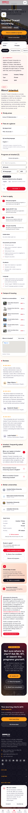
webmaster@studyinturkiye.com (12, 611)
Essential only (20, 804)
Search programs (15, 681)
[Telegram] (24, 760)
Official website (15, 534)
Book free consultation (15, 687)
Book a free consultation (15, 554)
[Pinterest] (2, 764)
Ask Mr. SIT (15, 676)
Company (4, 776)
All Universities (14, 724)
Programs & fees (15, 50)
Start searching (14, 719)
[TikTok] (20, 760)
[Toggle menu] (25, 2)
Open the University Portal (10, 633)
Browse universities (14, 37)
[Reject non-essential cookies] (25, 787)
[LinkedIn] (17, 760)
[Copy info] (4, 188)
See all (22, 298)
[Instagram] (6, 760)
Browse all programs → (14, 158)
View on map (21, 338)
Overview (5, 50)
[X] (9, 760)
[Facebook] (2, 760)
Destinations (5, 782)
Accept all (8, 804)
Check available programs (14, 32)
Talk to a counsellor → (15, 580)
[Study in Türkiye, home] (5, 2)
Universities (4, 9)
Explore (4, 770)
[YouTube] (13, 760)
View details (19, 189)
